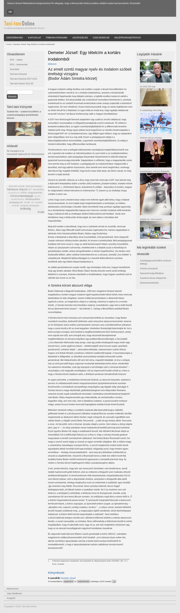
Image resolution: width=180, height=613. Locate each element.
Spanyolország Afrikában (152, 273)
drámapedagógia (34, 186)
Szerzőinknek (14, 37)
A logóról (11, 598)
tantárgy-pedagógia (29, 205)
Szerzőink (14, 69)
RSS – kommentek (19, 64)
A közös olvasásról (149, 268)
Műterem (52, 64)
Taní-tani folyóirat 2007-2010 (23, 79)
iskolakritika (38, 189)
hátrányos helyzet (17, 189)
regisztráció (68, 581)
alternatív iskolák (17, 186)
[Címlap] (24, 25)
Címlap (8, 44)
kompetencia (13, 193)
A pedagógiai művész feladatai (154, 171)
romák (27, 202)
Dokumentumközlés (149, 60)
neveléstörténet (17, 199)
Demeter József (68, 578)
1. (49, 561)
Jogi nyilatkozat (14, 593)
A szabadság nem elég (151, 110)
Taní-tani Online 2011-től (21, 83)
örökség (25, 208)
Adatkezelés (80, 37)
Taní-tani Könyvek (18, 74)
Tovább (40, 212)
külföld (23, 192)
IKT (30, 189)
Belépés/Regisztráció (127, 37)
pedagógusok (16, 202)
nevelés (37, 196)
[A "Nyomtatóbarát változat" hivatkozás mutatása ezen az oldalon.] (114, 581)
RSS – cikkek (16, 60)
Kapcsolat (34, 37)
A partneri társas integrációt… (154, 278)
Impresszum (12, 588)
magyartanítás (35, 192)
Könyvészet (56, 572)
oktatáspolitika (32, 199)
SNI (32, 202)
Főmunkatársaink (57, 37)
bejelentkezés (83, 581)
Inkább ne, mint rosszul (151, 219)
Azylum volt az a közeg (151, 138)
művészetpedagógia (21, 195)
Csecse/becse (101, 37)
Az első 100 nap (147, 86)
